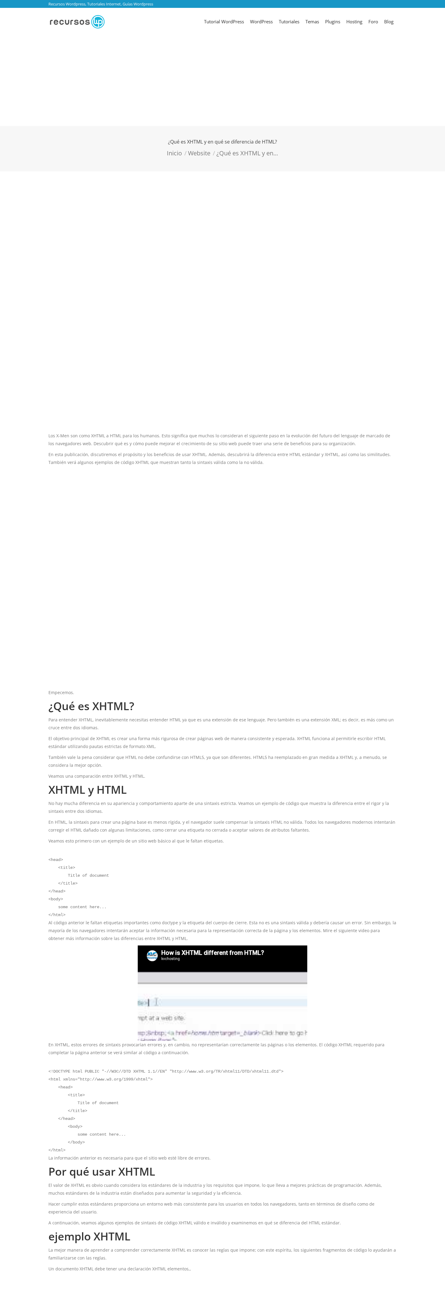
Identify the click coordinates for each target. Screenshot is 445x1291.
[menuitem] (224, 21)
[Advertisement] (222, 80)
